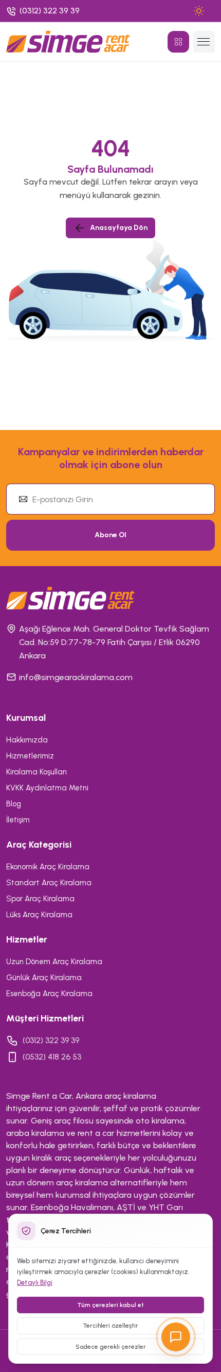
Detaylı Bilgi (34, 1282)
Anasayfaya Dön (119, 227)
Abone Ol (110, 535)
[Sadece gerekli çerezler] (196, 1230)
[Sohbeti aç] (175, 1337)
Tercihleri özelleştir (110, 1325)
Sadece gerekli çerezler (111, 1346)
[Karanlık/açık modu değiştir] (199, 11)
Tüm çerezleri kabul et (110, 1305)
